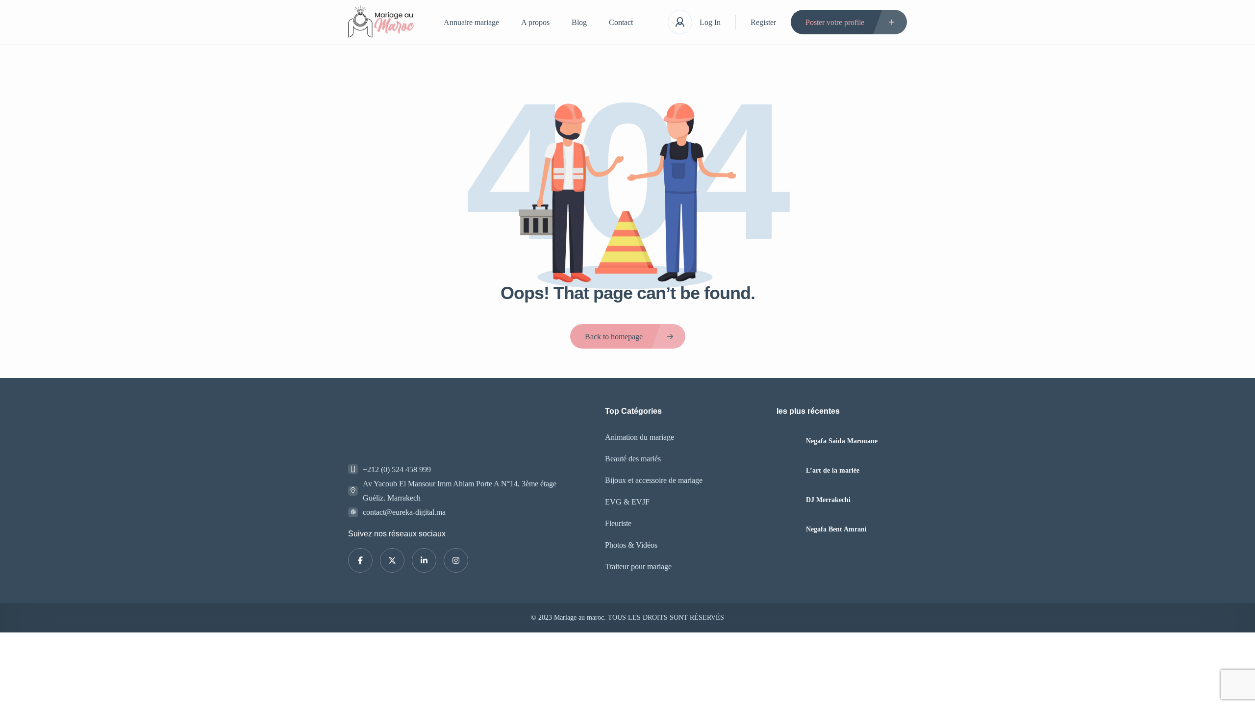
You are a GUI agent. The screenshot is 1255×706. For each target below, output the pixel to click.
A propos (535, 22)
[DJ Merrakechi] (788, 500)
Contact (621, 22)
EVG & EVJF (627, 502)
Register (763, 22)
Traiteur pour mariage (638, 566)
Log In (710, 22)
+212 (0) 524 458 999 (397, 469)
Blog (579, 22)
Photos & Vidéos (631, 545)
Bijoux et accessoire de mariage (654, 480)
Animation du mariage (639, 437)
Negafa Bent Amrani (836, 529)
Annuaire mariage (471, 22)
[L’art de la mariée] (788, 470)
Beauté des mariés (633, 458)
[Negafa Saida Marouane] (788, 441)
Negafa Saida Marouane (842, 441)
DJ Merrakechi (828, 500)
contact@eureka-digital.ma (404, 512)
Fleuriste (618, 523)
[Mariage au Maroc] (381, 22)
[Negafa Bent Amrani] (788, 529)
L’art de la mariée (832, 470)
